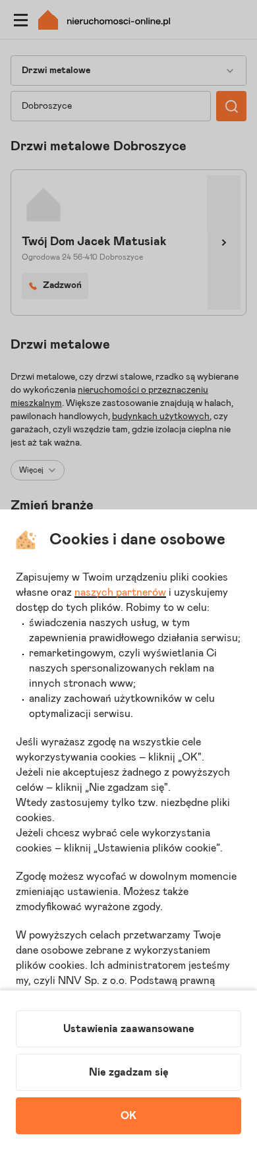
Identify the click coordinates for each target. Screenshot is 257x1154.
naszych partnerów (120, 592)
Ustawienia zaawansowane (128, 1029)
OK (128, 1116)
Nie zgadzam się (129, 1072)
